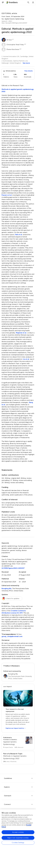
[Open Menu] (3, 2)
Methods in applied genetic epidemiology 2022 (18, 90)
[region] (18, 828)
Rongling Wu (7, 588)
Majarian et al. (21, 333)
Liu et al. (26, 359)
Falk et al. (18, 234)
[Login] (33, 2)
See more (26, 63)
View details (28, 71)
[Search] (28, 2)
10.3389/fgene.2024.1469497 (13, 568)
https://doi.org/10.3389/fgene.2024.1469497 (14, 23)
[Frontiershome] (12, 2)
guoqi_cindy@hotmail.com (12, 636)
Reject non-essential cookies (18, 838)
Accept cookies (18, 832)
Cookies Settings (18, 843)
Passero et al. (7, 195)
